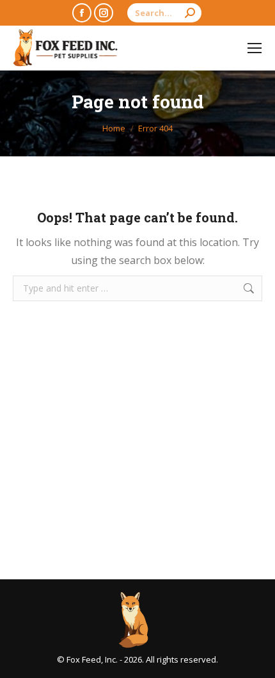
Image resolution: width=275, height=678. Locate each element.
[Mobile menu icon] (254, 48)
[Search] (190, 13)
